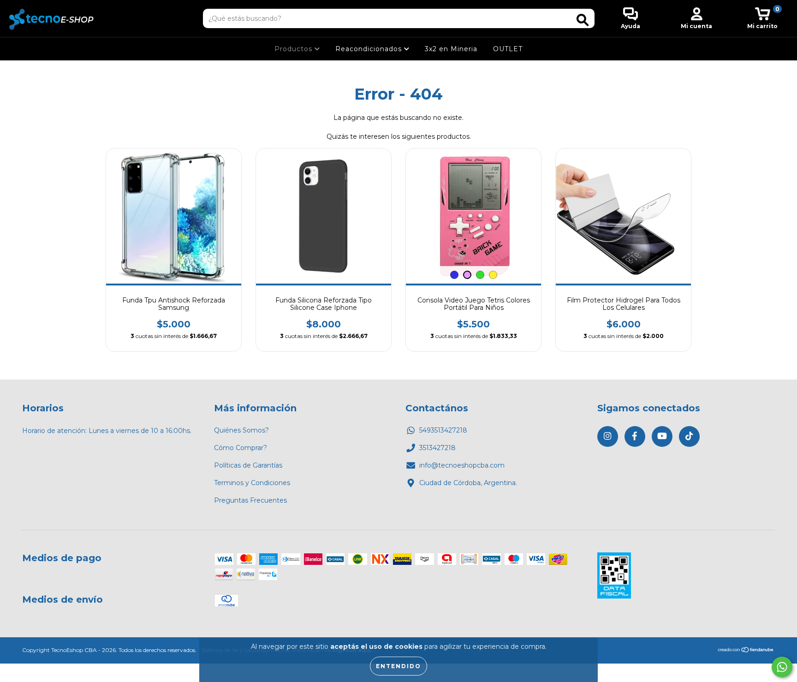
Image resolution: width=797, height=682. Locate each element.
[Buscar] (582, 20)
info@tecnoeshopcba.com (462, 465)
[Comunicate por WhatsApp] (782, 667)
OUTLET (508, 49)
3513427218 (437, 448)
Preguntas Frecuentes (250, 500)
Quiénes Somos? (241, 430)
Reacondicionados (369, 49)
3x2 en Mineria (451, 49)
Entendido (398, 666)
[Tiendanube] (746, 650)
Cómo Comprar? (240, 448)
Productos (294, 49)
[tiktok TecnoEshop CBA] (689, 436)
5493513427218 (443, 430)
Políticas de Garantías (248, 465)
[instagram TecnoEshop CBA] (607, 436)
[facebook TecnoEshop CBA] (635, 436)
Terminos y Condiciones (252, 483)
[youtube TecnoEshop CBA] (662, 436)
